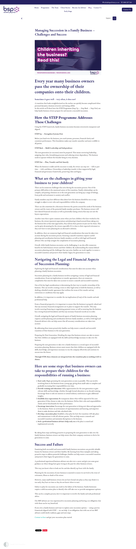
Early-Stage (68, 11)
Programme (45, 8)
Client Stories (65, 8)
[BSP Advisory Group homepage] (16, 9)
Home (36, 8)
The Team (54, 8)
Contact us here (40, 517)
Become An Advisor (79, 8)
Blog (89, 8)
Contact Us (98, 8)
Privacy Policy (22, 544)
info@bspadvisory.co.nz (111, 2)
